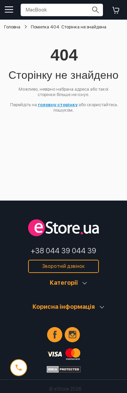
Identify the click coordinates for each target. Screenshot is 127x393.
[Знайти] (95, 10)
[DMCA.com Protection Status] (64, 369)
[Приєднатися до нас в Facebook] (54, 334)
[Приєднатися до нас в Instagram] (72, 334)
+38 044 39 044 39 (63, 250)
